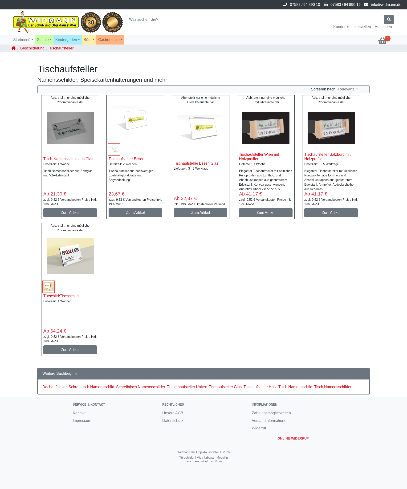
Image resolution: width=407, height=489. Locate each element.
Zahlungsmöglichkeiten (271, 413)
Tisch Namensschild (295, 387)
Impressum (82, 421)
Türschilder (186, 457)
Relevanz (346, 89)
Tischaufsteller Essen (126, 159)
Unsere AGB (172, 413)
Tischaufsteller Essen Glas (196, 163)
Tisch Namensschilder (332, 387)
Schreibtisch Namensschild (91, 387)
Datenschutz (172, 421)
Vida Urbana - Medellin (212, 457)
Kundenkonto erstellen (352, 27)
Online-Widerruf (293, 438)
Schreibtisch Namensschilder (140, 387)
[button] (23, 40)
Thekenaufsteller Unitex (187, 387)
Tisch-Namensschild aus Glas (68, 159)
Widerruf (259, 428)
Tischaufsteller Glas (225, 387)
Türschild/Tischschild (61, 296)
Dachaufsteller (54, 387)
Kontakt (79, 413)
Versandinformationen (270, 421)
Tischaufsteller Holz (260, 387)
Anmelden (383, 27)
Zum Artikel (70, 213)
